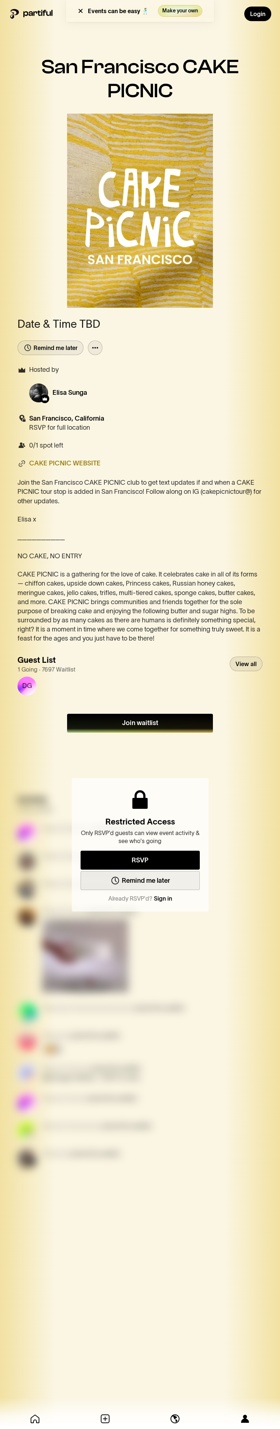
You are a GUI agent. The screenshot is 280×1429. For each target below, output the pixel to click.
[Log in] (245, 1419)
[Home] (35, 1419)
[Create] (105, 1419)
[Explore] (175, 1419)
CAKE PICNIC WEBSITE (65, 463)
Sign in (163, 898)
